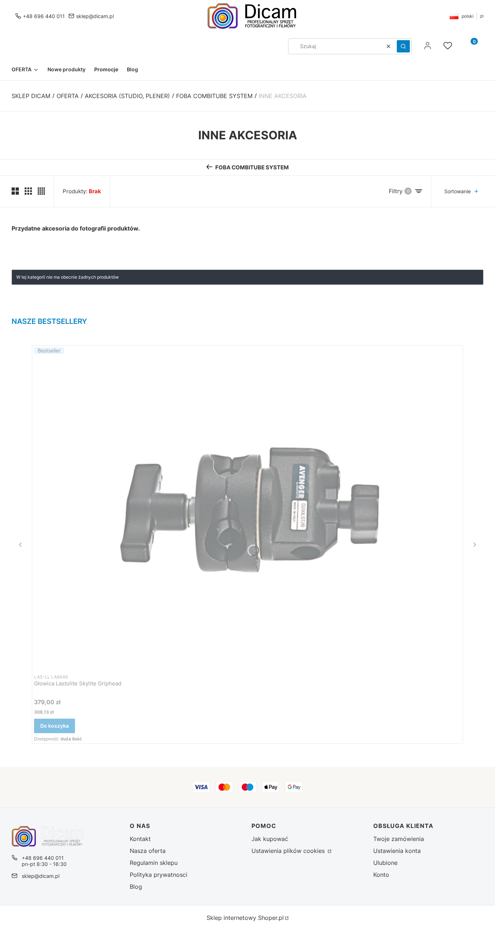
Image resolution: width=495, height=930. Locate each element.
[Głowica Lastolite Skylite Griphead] (247, 507)
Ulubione (385, 862)
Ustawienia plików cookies (288, 850)
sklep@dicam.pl (95, 16)
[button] (403, 46)
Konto (381, 874)
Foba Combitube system (214, 96)
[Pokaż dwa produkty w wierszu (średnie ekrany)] (15, 191)
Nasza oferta (148, 850)
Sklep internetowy (245, 917)
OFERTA (68, 96)
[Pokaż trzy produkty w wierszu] (28, 191)
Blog (136, 886)
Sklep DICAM (31, 96)
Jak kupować (269, 838)
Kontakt (140, 838)
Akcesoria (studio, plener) (127, 96)
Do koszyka (54, 726)
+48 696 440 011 (44, 16)
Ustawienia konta (397, 850)
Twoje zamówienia (398, 838)
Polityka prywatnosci (158, 874)
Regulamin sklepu (154, 862)
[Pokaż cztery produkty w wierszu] (41, 191)
